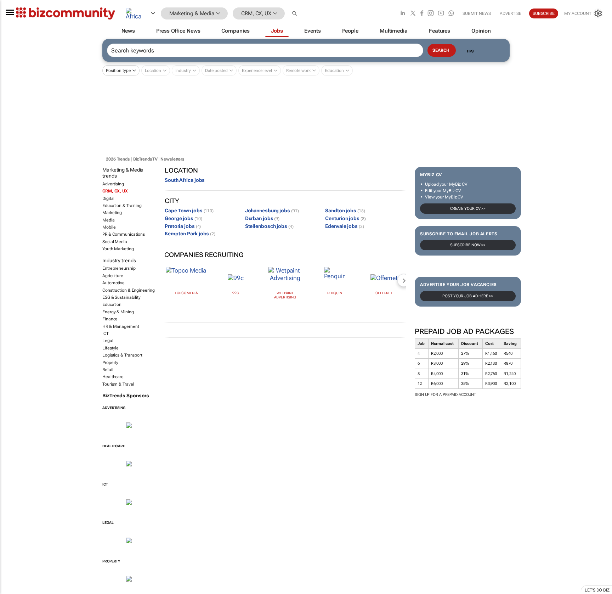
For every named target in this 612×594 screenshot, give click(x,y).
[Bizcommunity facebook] (422, 13)
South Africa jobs (185, 180)
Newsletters (172, 159)
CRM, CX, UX (115, 191)
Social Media (114, 241)
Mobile (108, 227)
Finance (110, 318)
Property (110, 362)
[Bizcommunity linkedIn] (402, 13)
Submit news (477, 13)
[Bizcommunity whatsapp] (451, 13)
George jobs (183, 218)
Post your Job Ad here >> (467, 296)
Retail (107, 369)
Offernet (384, 293)
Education (111, 304)
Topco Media (186, 293)
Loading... (13, 590)
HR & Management (120, 326)
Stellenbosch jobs (269, 226)
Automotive (113, 282)
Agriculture (112, 275)
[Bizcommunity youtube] (441, 13)
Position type (118, 70)
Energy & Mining (118, 311)
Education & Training (122, 205)
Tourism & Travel (118, 384)
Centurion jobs (345, 218)
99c (235, 293)
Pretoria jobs (183, 226)
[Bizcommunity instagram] (430, 13)
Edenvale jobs (344, 226)
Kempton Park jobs (190, 233)
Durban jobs (262, 218)
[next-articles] (403, 280)
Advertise (510, 13)
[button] (295, 13)
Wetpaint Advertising (285, 295)
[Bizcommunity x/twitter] (413, 13)
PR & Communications (123, 234)
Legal (107, 340)
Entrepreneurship (118, 268)
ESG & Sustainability (121, 297)
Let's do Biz (597, 590)
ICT (105, 333)
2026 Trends (118, 159)
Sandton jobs (345, 210)
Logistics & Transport (122, 355)
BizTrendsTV (145, 159)
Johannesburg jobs (272, 210)
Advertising (113, 183)
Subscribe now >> (468, 245)
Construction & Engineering (128, 290)
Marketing (112, 212)
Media (108, 220)
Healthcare (113, 376)
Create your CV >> (468, 208)
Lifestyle (110, 348)
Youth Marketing (118, 248)
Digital (108, 198)
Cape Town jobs (189, 210)
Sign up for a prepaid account (445, 394)
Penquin (334, 293)
